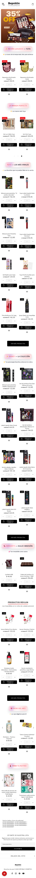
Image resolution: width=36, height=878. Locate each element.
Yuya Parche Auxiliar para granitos (27, 275)
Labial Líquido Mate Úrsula (9, 425)
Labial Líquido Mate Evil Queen (9, 510)
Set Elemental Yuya (9, 134)
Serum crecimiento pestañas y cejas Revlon (27, 669)
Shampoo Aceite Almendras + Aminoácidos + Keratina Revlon (9, 669)
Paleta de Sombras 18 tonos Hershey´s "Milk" (27, 575)
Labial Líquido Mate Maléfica (27, 508)
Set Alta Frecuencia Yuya (27, 134)
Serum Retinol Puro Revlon (9, 629)
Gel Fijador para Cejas (9, 275)
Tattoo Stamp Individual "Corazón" (27, 735)
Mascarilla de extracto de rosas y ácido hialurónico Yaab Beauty (9, 792)
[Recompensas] (4, 873)
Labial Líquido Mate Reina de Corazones (27, 468)
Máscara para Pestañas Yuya (9, 234)
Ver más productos (18, 343)
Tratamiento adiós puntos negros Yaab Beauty (27, 796)
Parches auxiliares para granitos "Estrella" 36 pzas (9, 78)
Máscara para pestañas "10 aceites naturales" (9, 194)
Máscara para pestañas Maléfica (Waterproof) (9, 385)
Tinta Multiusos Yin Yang (9, 315)
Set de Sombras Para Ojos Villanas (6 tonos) (27, 384)
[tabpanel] (9, 135)
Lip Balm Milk (9, 574)
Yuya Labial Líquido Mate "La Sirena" (27, 194)
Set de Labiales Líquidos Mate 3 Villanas (9, 468)
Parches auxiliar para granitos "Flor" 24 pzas (27, 78)
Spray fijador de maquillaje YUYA (27, 316)
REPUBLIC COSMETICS (13, 4)
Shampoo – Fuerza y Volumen (9, 737)
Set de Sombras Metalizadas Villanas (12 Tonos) (27, 426)
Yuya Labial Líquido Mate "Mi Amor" (27, 235)
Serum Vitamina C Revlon (27, 629)
